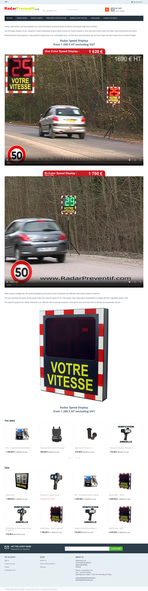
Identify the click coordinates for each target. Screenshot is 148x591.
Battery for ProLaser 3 (83, 448)
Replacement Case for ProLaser (52, 448)
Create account (10, 564)
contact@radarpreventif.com (85, 578)
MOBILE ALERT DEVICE (78, 18)
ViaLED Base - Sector (116, 495)
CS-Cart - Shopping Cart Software (45, 589)
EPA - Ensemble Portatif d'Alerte (18, 448)
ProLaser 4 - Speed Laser (49, 495)
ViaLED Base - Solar (116, 528)
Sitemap (43, 567)
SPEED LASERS (36, 18)
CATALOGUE (95, 18)
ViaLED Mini (10, 495)
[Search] (107, 10)
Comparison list (10, 570)
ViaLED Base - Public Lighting (51, 528)
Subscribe (116, 548)
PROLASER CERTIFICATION (56, 18)
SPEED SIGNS (22, 18)
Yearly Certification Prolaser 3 (121, 448)
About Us (43, 560)
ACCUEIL (9, 18)
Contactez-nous (110, 18)
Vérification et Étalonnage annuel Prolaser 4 (18, 529)
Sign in (7, 560)
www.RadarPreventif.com (84, 580)
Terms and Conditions (47, 564)
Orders (7, 567)
